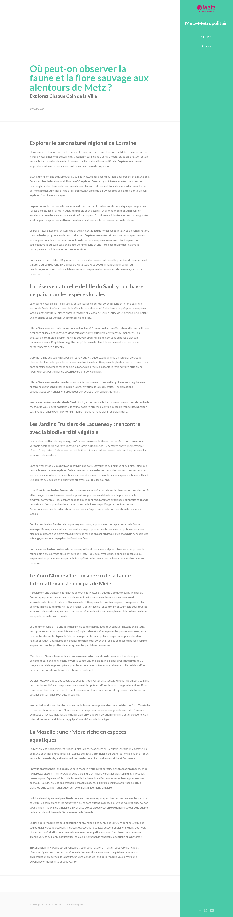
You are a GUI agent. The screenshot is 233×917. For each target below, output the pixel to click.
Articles (206, 46)
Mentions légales (75, 904)
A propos (206, 36)
